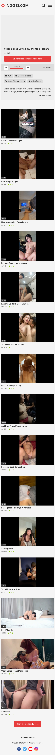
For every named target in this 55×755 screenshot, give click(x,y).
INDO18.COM (17, 5)
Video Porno (36, 81)
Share (48, 68)
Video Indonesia (24, 76)
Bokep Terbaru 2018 (16, 81)
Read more (46, 95)
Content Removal (27, 738)
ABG (9, 76)
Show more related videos (28, 724)
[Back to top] (50, 749)
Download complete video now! (28, 59)
